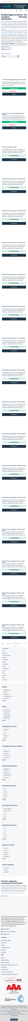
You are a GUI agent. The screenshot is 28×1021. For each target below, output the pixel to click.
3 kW (5, 850)
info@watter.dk (6, 934)
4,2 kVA (6, 868)
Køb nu (14, 94)
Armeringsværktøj (5, 947)
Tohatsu (25, 32)
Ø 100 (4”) (7, 751)
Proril (3, 670)
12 (5, 731)
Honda (2, 32)
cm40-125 (7, 714)
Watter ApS (5, 21)
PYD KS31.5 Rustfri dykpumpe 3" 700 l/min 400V (13, 242)
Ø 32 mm (7, 757)
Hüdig (10, 32)
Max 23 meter (8, 810)
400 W (6, 854)
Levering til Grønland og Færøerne (9, 974)
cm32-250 (7, 712)
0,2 (5, 791)
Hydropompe (20, 32)
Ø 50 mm (7, 777)
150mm (6, 736)
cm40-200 (7, 716)
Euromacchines (4, 34)
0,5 (5, 797)
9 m (5, 836)
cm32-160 (7, 709)
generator (14, 40)
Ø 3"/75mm (7, 755)
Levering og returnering (7, 972)
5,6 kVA (6, 872)
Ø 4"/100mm (7, 775)
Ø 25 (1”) (6, 753)
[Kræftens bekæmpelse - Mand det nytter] (14, 980)
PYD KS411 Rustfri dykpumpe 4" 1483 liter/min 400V (13, 594)
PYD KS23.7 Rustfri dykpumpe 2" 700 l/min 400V (13, 338)
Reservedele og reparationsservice (9, 965)
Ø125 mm (7, 729)
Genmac (6, 32)
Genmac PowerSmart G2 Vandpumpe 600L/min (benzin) (13, 114)
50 (5, 733)
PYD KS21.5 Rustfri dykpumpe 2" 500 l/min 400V (13, 306)
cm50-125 (7, 718)
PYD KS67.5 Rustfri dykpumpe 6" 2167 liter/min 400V (13, 562)
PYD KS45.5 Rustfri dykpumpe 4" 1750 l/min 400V (14, 497)
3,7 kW (6, 852)
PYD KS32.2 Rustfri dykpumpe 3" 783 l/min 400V (13, 370)
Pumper (3, 945)
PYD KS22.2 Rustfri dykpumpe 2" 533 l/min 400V (13, 274)
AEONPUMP (5, 648)
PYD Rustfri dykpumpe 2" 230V (9, 147)
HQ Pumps (5, 664)
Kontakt (3, 957)
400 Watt (7, 856)
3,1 (5, 817)
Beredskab (3, 952)
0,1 (5, 788)
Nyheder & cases (5, 962)
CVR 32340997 (6, 929)
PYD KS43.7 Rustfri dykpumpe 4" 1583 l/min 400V (14, 465)
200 (5, 738)
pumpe (2, 40)
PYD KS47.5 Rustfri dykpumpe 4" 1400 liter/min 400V (13, 530)
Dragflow (12, 34)
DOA (16, 32)
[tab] (15, 56)
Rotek (13, 32)
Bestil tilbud (14, 159)
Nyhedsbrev (4, 967)
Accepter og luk (14, 1019)
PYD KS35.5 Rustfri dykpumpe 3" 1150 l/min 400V (13, 433)
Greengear (5, 659)
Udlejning (3, 949)
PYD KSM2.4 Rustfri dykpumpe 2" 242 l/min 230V (13, 178)
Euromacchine (8, 696)
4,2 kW (6, 870)
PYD (3, 673)
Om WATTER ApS (5, 960)
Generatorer (4, 942)
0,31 (5, 793)
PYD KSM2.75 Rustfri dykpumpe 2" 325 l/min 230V (14, 210)
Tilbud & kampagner (6, 940)
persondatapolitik (14, 1015)
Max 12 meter (8, 808)
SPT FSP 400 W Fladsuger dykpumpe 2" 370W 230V (14, 79)
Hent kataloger (4, 969)
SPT (3, 677)
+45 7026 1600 (20, 7)
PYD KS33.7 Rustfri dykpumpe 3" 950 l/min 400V (13, 401)
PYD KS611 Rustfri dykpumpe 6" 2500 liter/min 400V (13, 625)
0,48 (5, 795)
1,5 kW (6, 848)
